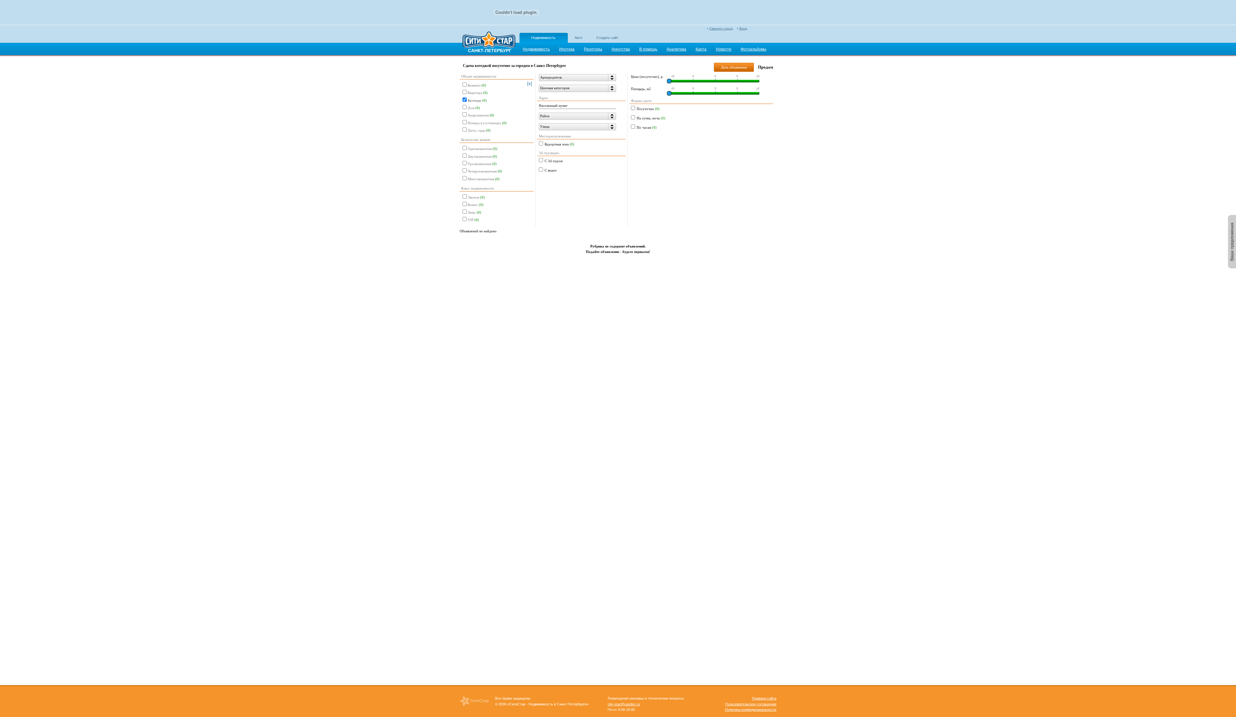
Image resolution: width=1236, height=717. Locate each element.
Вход (743, 28)
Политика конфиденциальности (750, 710)
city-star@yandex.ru (624, 704)
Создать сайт (607, 38)
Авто (578, 38)
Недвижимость (543, 38)
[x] (529, 83)
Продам (765, 67)
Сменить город (721, 28)
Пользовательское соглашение (750, 704)
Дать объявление (734, 67)
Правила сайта (764, 698)
